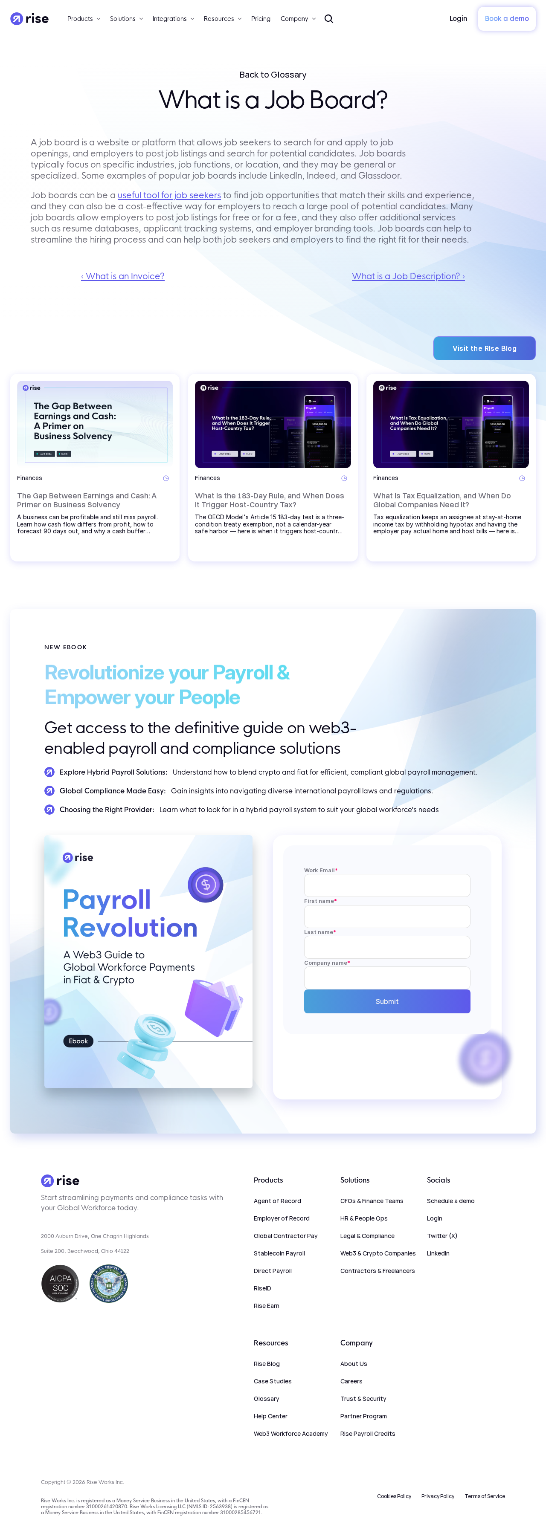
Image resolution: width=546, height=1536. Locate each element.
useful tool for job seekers (169, 195)
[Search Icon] (328, 18)
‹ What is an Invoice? (123, 276)
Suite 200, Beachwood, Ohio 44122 (85, 1251)
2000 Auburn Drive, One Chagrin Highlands (95, 1236)
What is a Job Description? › (408, 276)
